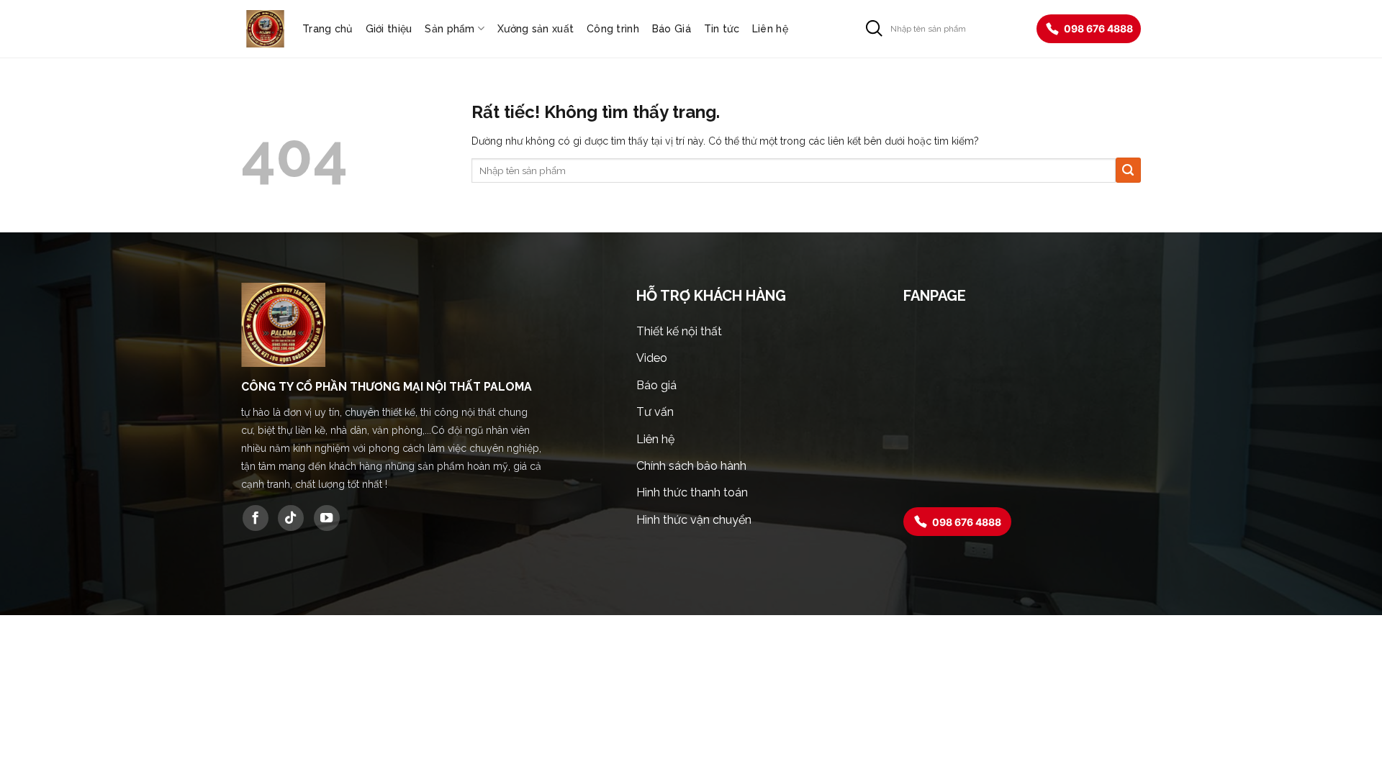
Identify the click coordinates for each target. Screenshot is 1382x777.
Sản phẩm (449, 29)
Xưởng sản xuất (535, 29)
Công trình (613, 29)
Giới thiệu (389, 29)
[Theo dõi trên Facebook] (255, 518)
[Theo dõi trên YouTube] (327, 518)
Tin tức (721, 29)
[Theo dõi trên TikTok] (291, 518)
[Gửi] (874, 28)
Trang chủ (327, 29)
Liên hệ (770, 29)
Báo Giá (671, 29)
